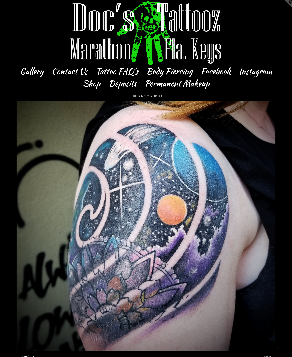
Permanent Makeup (176, 83)
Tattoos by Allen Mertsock (146, 96)
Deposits (122, 83)
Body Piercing (169, 71)
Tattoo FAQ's (117, 71)
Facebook (216, 71)
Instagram (255, 71)
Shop (91, 83)
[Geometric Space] (146, 226)
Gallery (31, 71)
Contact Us (70, 71)
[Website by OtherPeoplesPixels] (285, 7)
